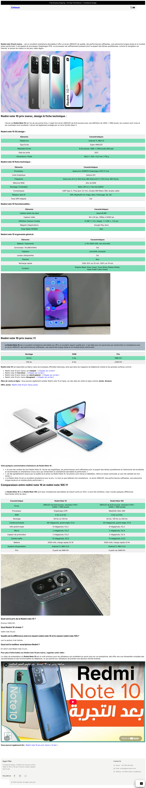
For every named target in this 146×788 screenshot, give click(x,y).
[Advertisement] (73, 26)
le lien (54, 745)
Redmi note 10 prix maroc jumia (25, 385)
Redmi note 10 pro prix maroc (38, 745)
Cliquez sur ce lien (46, 371)
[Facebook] (14, 776)
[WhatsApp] (25, 776)
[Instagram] (20, 776)
